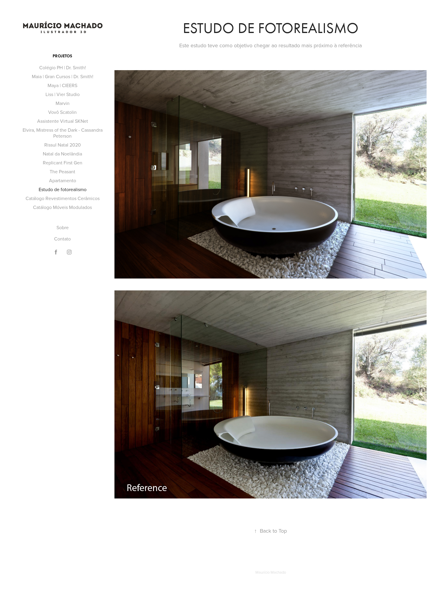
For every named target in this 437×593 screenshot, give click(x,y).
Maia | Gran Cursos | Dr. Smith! (62, 76)
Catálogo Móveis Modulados (62, 207)
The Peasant (62, 171)
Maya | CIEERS (62, 85)
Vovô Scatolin (62, 112)
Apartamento (62, 180)
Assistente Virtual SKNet (62, 121)
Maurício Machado (270, 572)
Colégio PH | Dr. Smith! (62, 67)
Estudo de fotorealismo (63, 189)
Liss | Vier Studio (62, 94)
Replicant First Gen (62, 162)
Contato (62, 238)
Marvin (63, 103)
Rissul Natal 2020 (62, 144)
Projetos (62, 56)
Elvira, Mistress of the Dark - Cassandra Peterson (63, 133)
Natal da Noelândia (62, 153)
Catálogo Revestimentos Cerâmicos (63, 198)
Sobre (62, 227)
